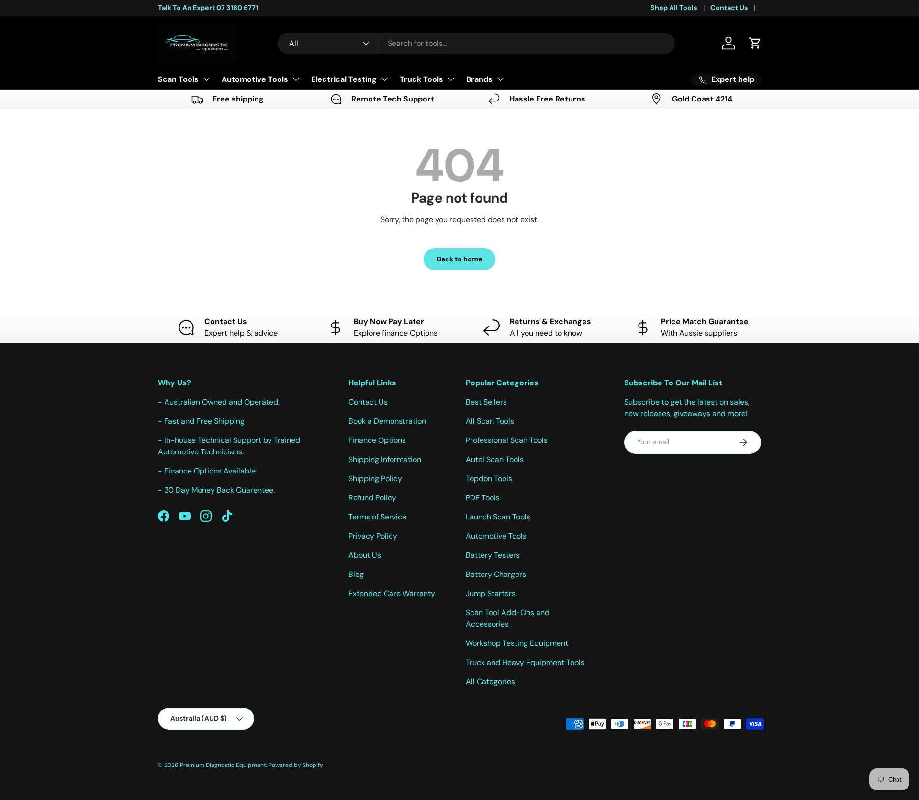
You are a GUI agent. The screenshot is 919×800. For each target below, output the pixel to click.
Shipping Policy (375, 478)
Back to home (459, 259)
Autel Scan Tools (495, 459)
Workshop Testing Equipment (517, 643)
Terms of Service (377, 517)
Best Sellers (486, 402)
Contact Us (729, 7)
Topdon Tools (489, 478)
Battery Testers (493, 555)
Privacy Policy (372, 536)
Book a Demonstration (387, 421)
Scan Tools (178, 79)
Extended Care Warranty (391, 593)
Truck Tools (421, 79)
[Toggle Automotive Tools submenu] (296, 79)
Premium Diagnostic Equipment (223, 765)
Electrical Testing (344, 79)
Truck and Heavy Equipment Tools (525, 662)
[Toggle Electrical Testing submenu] (384, 79)
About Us (364, 555)
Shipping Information (384, 459)
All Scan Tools (490, 421)
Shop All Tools (673, 7)
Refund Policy (372, 498)
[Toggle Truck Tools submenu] (451, 79)
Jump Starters (491, 593)
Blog (356, 574)
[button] (755, 43)
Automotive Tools (255, 79)
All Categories (490, 681)
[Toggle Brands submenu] (500, 79)
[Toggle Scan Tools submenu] (206, 79)
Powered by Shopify (296, 765)
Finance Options (377, 440)
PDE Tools (483, 498)
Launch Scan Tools (498, 517)
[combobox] (476, 43)
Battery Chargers (496, 574)
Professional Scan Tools (507, 440)
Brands (479, 79)
